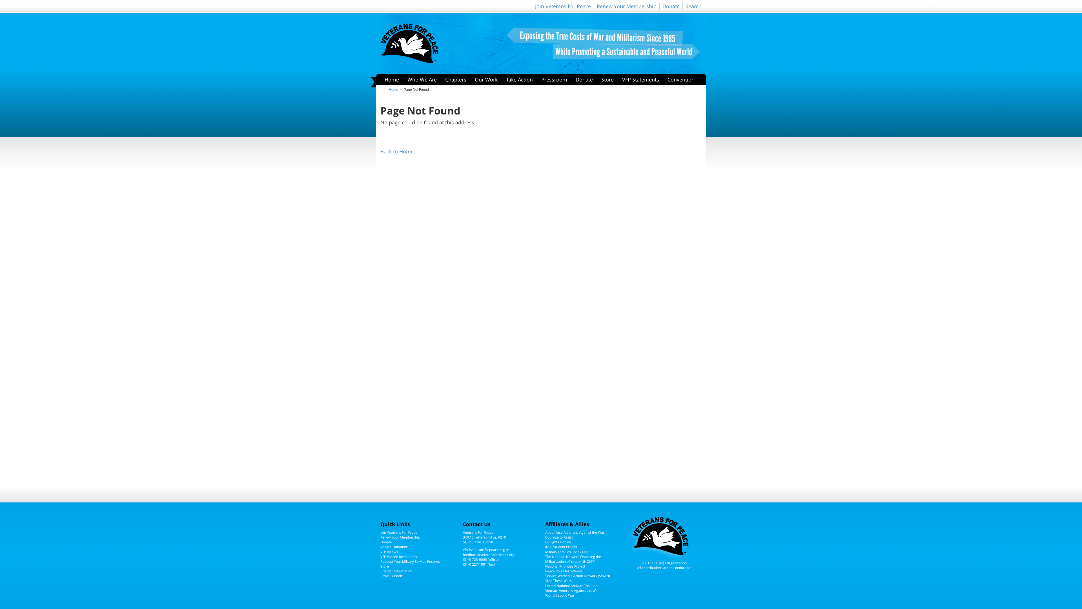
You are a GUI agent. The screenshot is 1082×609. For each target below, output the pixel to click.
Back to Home (397, 151)
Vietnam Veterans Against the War (572, 590)
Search (694, 6)
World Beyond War (560, 595)
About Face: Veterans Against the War (574, 532)
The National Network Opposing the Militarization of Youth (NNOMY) (573, 559)
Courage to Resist (559, 537)
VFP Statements (640, 79)
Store (607, 79)
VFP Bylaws (389, 552)
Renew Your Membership (627, 6)
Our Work (486, 79)
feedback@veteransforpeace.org (489, 554)
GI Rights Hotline (558, 542)
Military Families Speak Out (566, 552)
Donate (671, 6)
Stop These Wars (558, 580)
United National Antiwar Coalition (571, 585)
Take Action (519, 79)
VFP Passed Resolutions (398, 556)
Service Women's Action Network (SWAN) (577, 575)
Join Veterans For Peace (563, 6)
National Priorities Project (565, 566)
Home (392, 79)
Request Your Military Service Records (410, 561)
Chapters (455, 79)
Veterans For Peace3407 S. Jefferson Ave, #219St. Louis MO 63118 (484, 537)
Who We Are (422, 79)
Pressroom (554, 79)
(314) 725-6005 (475, 559)
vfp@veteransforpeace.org (484, 549)
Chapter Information (396, 571)
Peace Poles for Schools (563, 571)
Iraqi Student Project (561, 546)
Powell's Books (391, 575)
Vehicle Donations (394, 546)
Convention (681, 79)
